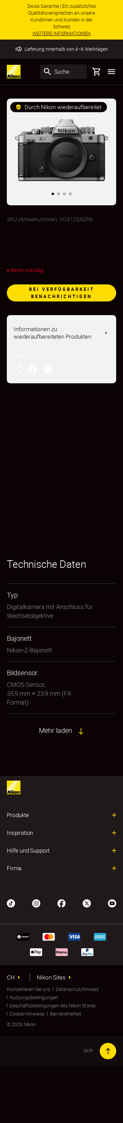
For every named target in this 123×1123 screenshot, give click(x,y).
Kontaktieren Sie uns (28, 989)
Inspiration (20, 833)
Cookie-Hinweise (27, 1013)
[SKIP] (108, 1051)
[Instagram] (36, 902)
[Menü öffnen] (111, 71)
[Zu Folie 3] (64, 194)
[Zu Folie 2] (58, 194)
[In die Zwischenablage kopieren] (18, 368)
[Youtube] (112, 902)
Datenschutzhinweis (77, 989)
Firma (14, 868)
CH (11, 977)
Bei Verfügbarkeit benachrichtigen (61, 292)
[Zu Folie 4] (70, 194)
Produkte (18, 815)
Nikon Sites (51, 977)
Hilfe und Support (28, 850)
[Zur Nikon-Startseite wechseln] (13, 71)
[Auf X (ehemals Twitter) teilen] (48, 368)
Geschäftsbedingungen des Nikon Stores (53, 1005)
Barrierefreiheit (65, 1013)
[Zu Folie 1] (53, 194)
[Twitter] (87, 902)
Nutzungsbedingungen (34, 997)
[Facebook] (61, 902)
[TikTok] (11, 902)
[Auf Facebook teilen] (33, 368)
